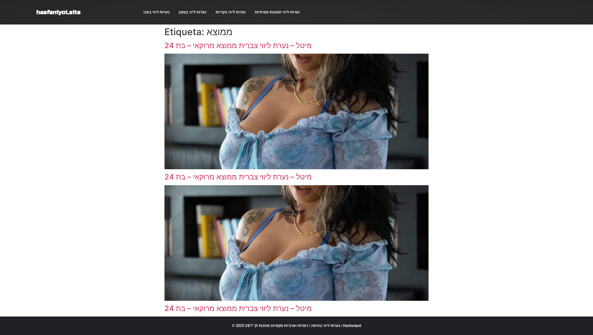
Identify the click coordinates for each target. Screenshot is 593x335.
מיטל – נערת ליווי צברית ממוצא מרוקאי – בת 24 (238, 45)
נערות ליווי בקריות (231, 12)
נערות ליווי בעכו (156, 12)
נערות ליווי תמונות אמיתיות (277, 12)
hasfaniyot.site (58, 12)
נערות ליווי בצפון (192, 12)
